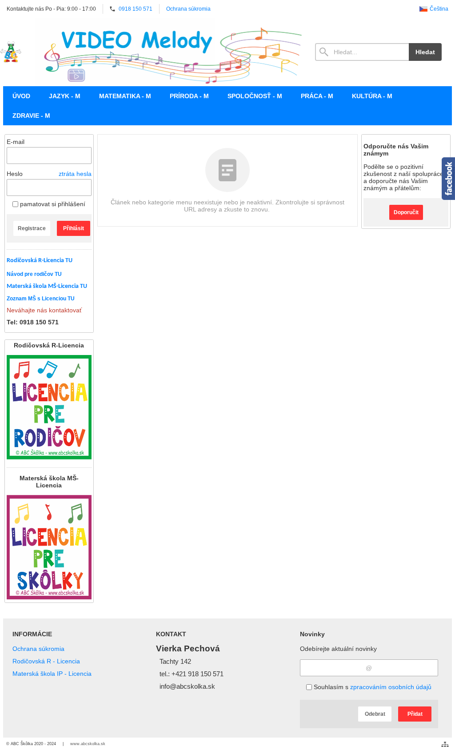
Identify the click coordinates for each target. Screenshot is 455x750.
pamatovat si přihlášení (51, 203)
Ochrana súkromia (38, 648)
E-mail (15, 141)
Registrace (32, 228)
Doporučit (406, 212)
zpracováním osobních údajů (390, 686)
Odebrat (375, 714)
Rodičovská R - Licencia (46, 661)
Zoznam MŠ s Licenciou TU (41, 298)
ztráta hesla (75, 173)
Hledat (425, 52)
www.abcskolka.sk (87, 744)
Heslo (15, 173)
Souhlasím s (371, 686)
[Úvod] (11, 52)
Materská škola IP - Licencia (52, 673)
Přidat (415, 714)
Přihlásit (73, 228)
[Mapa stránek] (445, 744)
